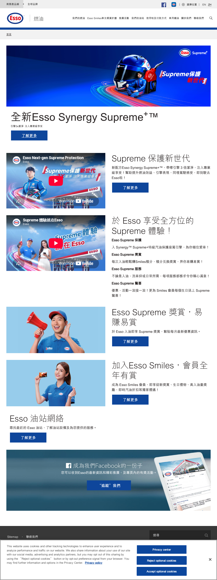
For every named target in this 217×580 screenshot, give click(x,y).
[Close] (210, 559)
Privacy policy (93, 562)
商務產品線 (12, 4)
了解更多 (29, 135)
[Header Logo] (25, 17)
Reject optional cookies (161, 560)
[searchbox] (175, 535)
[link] (124, 18)
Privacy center (162, 549)
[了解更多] (108, 75)
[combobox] (180, 535)
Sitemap (12, 536)
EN (204, 4)
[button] (211, 18)
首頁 (8, 34)
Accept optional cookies (162, 571)
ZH (209, 4)
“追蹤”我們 (108, 485)
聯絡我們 (32, 536)
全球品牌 (33, 4)
